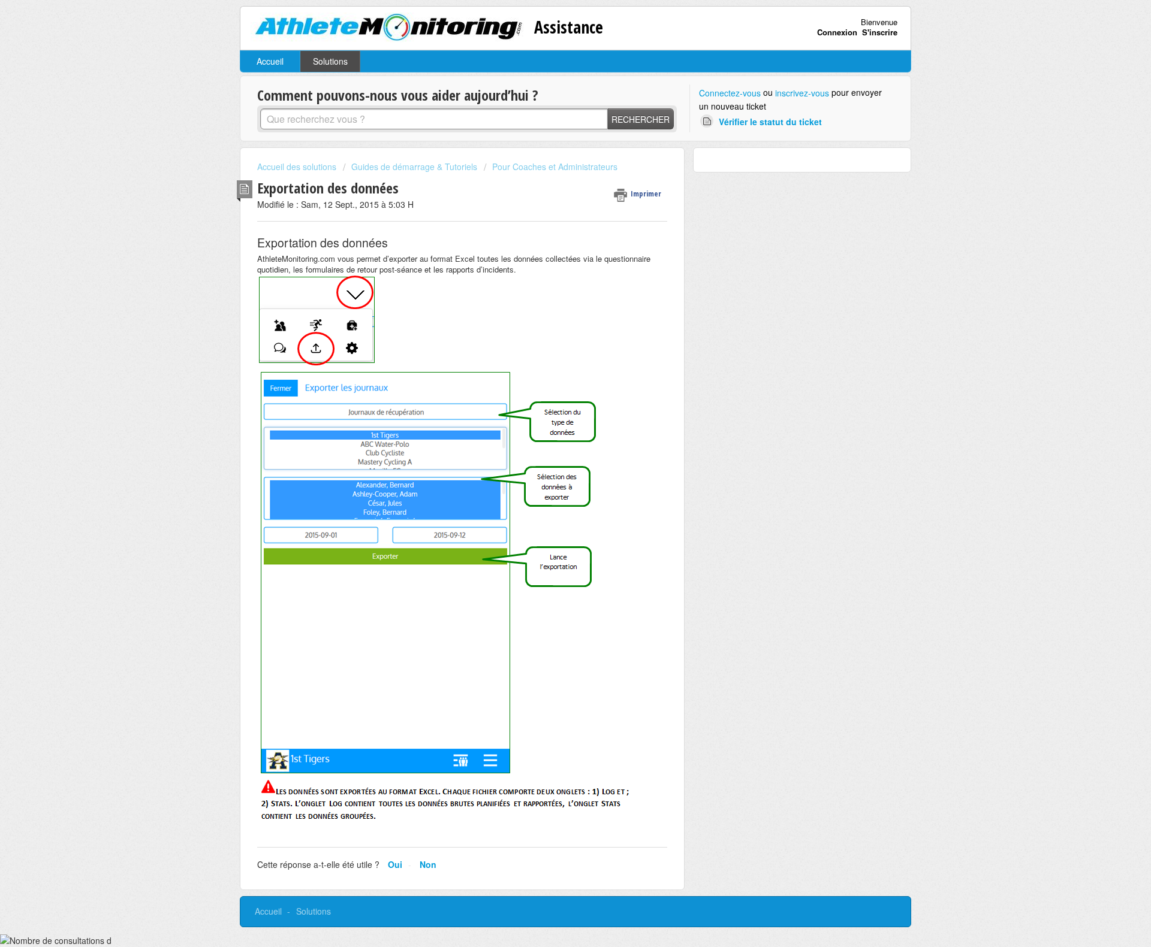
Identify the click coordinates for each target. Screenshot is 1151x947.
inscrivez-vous (802, 93)
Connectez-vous (730, 93)
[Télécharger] (553, 321)
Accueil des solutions (298, 167)
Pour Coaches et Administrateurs (554, 167)
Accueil (270, 61)
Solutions (330, 61)
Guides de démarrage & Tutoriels (414, 167)
